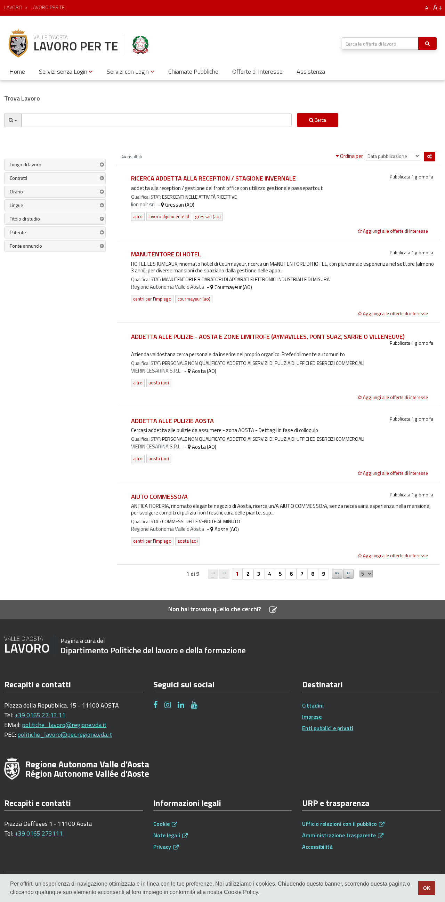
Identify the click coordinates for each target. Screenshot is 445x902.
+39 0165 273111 (39, 833)
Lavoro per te (48, 7)
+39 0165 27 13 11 (40, 715)
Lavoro (13, 7)
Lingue (16, 205)
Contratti (18, 178)
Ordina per (351, 156)
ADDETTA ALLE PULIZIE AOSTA (172, 420)
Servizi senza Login (64, 71)
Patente (18, 232)
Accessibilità (317, 847)
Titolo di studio (25, 218)
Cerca (320, 119)
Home (17, 71)
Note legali (167, 835)
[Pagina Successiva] (337, 574)
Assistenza (311, 71)
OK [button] (426, 888)
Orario (16, 191)
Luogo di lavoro (25, 164)
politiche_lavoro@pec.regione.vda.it (64, 734)
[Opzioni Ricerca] (13, 120)
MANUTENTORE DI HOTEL (166, 254)
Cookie (162, 824)
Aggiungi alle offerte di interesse (395, 231)
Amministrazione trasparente (339, 835)
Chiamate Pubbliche (193, 71)
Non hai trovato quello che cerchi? (215, 609)
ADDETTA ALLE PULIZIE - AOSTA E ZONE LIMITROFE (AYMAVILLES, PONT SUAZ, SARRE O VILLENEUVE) (268, 336)
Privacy (162, 847)
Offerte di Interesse (257, 71)
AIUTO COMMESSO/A (159, 496)
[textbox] (380, 43)
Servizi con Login (128, 71)
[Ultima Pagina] (348, 574)
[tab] (55, 164)
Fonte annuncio (26, 245)
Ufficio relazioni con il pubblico (340, 824)
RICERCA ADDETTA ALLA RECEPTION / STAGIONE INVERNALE (213, 178)
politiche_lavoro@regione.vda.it (64, 724)
